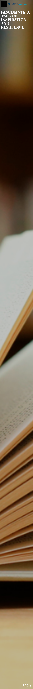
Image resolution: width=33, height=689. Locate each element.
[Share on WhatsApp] (31, 685)
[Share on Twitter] (26, 685)
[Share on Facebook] (23, 685)
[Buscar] (9, 4)
